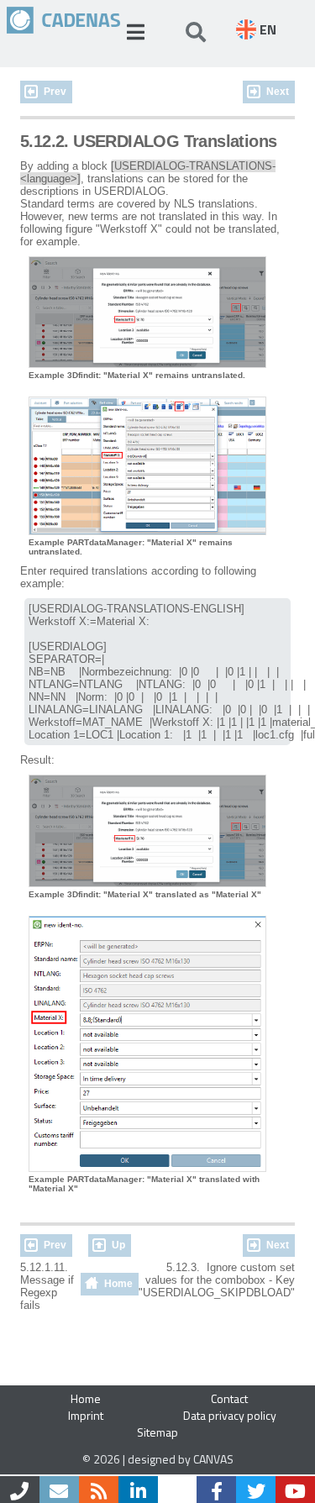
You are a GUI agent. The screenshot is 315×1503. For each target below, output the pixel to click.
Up (118, 1245)
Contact (229, 1398)
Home (118, 1284)
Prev (55, 91)
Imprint (85, 1415)
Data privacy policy (229, 1415)
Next (277, 91)
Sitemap (157, 1432)
